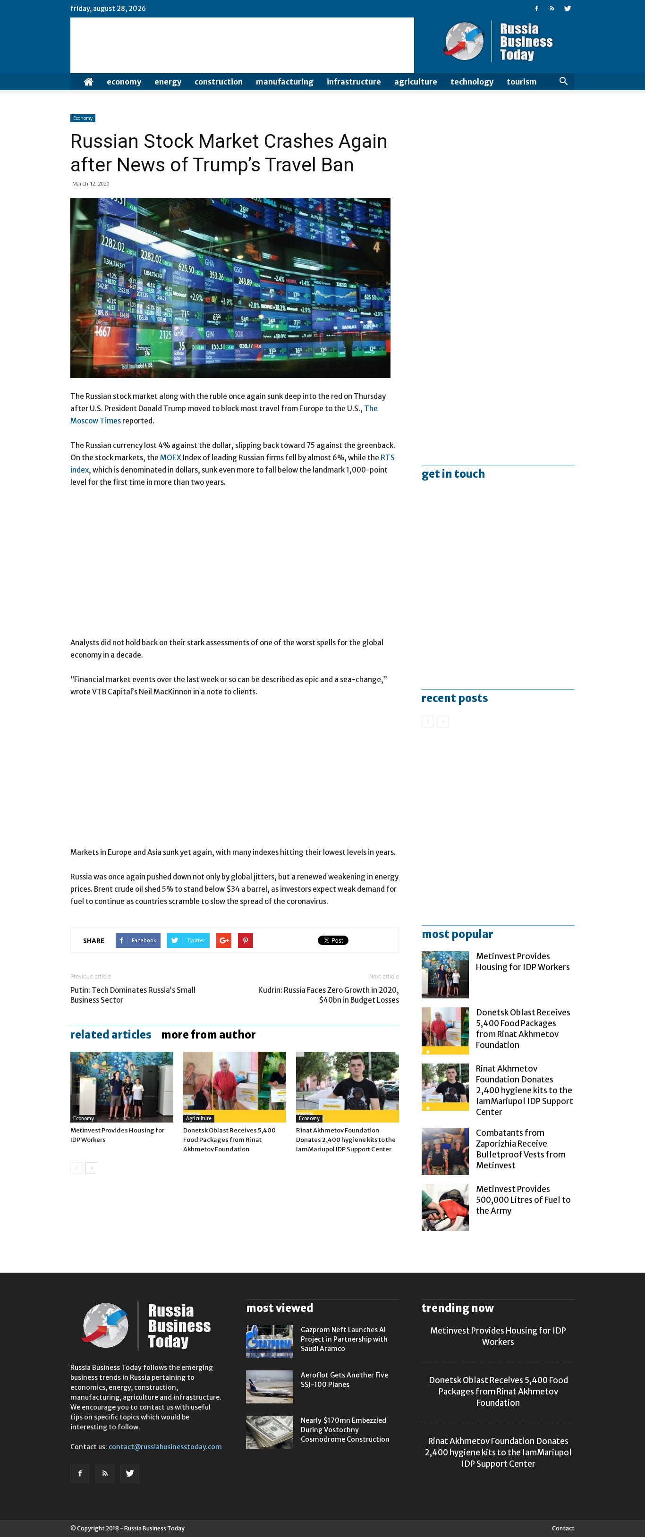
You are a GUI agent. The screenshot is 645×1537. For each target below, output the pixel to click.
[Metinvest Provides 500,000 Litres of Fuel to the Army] (445, 1207)
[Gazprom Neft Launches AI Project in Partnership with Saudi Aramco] (269, 1341)
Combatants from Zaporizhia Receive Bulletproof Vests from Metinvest (521, 1149)
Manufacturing (285, 81)
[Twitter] (567, 8)
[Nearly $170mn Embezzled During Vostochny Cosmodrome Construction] (269, 1432)
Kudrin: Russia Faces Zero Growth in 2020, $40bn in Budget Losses (328, 995)
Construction (219, 81)
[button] (563, 81)
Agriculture (415, 81)
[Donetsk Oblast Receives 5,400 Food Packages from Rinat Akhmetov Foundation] (234, 1087)
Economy (124, 81)
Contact (563, 1528)
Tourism (522, 81)
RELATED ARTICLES (111, 1034)
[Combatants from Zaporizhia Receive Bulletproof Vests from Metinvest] (445, 1151)
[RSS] (552, 8)
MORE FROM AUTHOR (208, 1034)
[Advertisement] (234, 567)
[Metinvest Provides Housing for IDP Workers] (121, 1087)
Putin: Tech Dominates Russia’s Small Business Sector (132, 995)
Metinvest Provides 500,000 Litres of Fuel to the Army (523, 1200)
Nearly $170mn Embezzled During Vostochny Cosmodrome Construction (345, 1430)
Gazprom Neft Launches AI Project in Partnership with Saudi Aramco (344, 1339)
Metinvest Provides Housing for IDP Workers (523, 961)
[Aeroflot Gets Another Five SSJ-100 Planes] (269, 1386)
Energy (167, 81)
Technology (471, 81)
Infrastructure (354, 81)
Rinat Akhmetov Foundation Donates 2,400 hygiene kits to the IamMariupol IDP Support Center (346, 1139)
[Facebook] (536, 8)
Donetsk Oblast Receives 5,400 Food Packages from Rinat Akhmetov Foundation (229, 1139)
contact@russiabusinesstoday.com (165, 1447)
